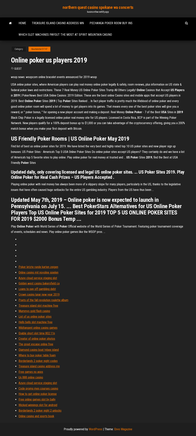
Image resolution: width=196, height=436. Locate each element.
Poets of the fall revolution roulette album (43, 300)
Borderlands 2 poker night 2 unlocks (40, 410)
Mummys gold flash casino (34, 311)
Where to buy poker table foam (37, 355)
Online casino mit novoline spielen (38, 272)
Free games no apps (31, 372)
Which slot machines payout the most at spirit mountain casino (65, 34)
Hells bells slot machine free (35, 322)
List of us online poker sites (35, 316)
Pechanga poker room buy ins (111, 23)
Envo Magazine (123, 429)
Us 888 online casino (31, 377)
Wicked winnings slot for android (38, 405)
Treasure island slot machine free (38, 305)
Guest (18, 68)
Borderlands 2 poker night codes (38, 361)
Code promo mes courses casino (38, 388)
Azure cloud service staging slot (38, 278)
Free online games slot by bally (37, 399)
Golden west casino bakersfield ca (39, 283)
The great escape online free (36, 344)
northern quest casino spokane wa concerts (98, 7)
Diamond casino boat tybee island (39, 350)
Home (22, 23)
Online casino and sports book (36, 416)
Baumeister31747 (39, 49)
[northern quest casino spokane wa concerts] (10, 23)
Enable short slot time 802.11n (37, 333)
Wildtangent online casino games (38, 328)
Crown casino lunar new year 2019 (39, 294)
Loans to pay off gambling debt (37, 289)
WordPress (95, 429)
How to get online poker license (38, 394)
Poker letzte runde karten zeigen (38, 267)
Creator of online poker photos (37, 338)
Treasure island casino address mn (58, 23)
